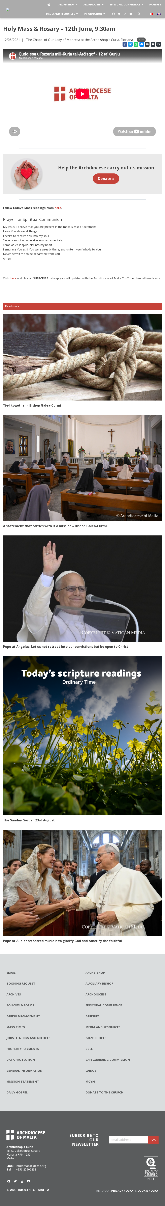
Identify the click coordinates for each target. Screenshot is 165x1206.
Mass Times (15, 1027)
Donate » (106, 178)
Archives (13, 994)
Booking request (20, 983)
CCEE (89, 1049)
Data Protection (20, 1060)
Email (10, 972)
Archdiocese (96, 994)
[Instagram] (125, 13)
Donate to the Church (104, 1092)
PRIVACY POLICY (122, 1190)
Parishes (93, 1016)
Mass (141, 40)
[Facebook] (113, 13)
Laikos (91, 1070)
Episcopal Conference (104, 1005)
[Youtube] (131, 13)
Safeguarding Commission (108, 1060)
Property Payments (22, 1049)
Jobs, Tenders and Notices (28, 1038)
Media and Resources (103, 1027)
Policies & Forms (20, 1005)
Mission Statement (22, 1081)
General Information (24, 1070)
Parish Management (23, 1016)
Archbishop (95, 972)
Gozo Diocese (97, 1038)
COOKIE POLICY (148, 1190)
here (13, 278)
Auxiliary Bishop (99, 983)
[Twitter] (119, 13)
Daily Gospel (17, 1092)
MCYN (90, 1081)
